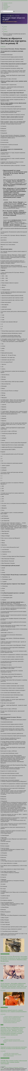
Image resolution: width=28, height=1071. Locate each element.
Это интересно (6, 6)
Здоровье (5, 4)
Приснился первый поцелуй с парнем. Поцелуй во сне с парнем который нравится (14, 1010)
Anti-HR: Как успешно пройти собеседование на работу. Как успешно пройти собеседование (14, 1062)
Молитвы (5, 5)
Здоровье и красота (7, 2)
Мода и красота (4, 1007)
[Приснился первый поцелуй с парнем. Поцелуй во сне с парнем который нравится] (13, 1005)
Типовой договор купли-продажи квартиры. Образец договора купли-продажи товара (14, 1047)
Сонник (5, 8)
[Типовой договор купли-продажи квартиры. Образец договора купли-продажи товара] (14, 1042)
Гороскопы (5, 7)
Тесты (2, 980)
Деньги (2, 1044)
